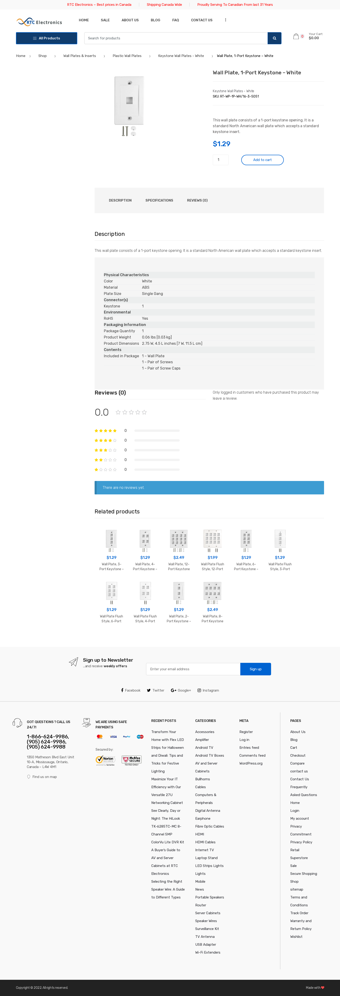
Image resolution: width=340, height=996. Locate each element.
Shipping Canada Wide (164, 5)
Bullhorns (202, 779)
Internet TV (204, 850)
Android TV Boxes (209, 755)
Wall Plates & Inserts (79, 56)
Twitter (158, 690)
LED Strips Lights (209, 866)
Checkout (298, 755)
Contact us (202, 20)
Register (246, 732)
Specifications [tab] (159, 200)
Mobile (200, 881)
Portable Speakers (209, 897)
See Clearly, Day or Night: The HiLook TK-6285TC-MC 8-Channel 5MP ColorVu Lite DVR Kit (167, 826)
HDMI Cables (205, 842)
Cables (200, 787)
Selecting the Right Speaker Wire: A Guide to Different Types (168, 889)
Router (200, 905)
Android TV (204, 748)
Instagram (211, 690)
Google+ (184, 690)
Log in (244, 740)
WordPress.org (251, 763)
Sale (105, 20)
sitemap (296, 889)
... (224, 20)
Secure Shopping (303, 874)
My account (299, 818)
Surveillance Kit (207, 929)
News (199, 889)
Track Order (299, 913)
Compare (297, 763)
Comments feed (252, 755)
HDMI (199, 834)
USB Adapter (205, 944)
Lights (200, 874)
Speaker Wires (206, 921)
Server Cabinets (207, 913)
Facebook (132, 690)
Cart (293, 748)
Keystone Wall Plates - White (181, 56)
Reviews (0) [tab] (197, 200)
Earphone (202, 818)
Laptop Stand (206, 858)
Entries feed (249, 748)
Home (84, 20)
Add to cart (262, 160)
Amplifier (202, 740)
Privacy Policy (301, 842)
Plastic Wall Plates (127, 56)
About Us (130, 20)
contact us (299, 771)
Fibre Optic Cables (209, 826)
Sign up (256, 669)
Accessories (204, 732)
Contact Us (299, 779)
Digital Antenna (207, 811)
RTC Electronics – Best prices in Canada (99, 5)
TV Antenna (205, 937)
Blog (155, 20)
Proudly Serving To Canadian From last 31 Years (235, 5)
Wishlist (296, 937)
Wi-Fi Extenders (207, 952)
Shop (42, 56)
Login (294, 811)
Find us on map (44, 777)
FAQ (175, 20)
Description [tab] (120, 200)
